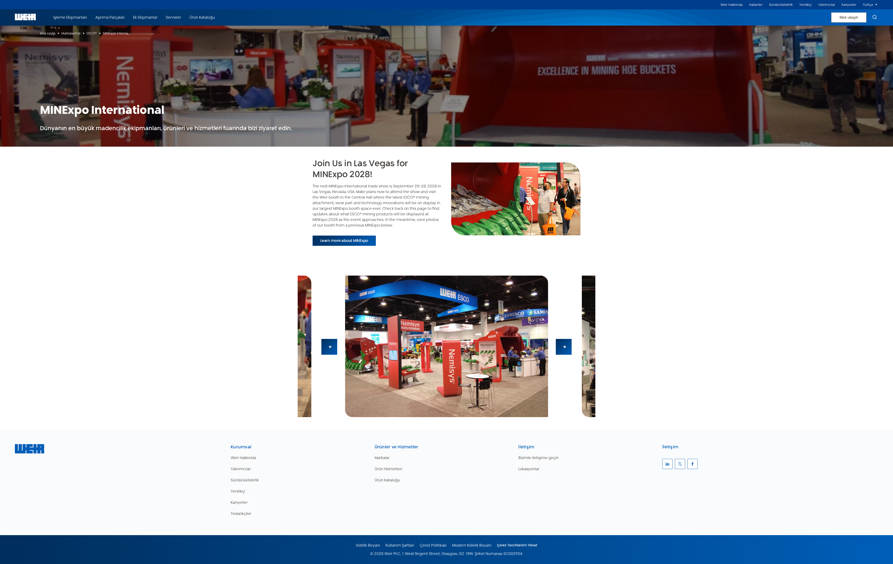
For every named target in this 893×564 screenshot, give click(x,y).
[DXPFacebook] (692, 464)
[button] (876, 5)
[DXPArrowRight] (564, 347)
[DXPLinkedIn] (667, 464)
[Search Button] (874, 17)
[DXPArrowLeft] (329, 347)
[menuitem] (731, 4)
